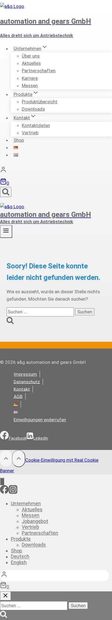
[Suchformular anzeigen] (5, 192)
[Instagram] (13, 492)
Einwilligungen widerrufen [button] (40, 419)
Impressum (25, 374)
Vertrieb (30, 132)
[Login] (56, 171)
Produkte (21, 539)
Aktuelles (32, 509)
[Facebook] (4, 492)
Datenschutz (27, 381)
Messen (30, 85)
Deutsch (20, 556)
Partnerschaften (38, 70)
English (19, 562)
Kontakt (22, 389)
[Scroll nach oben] (6, 458)
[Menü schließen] (2, 481)
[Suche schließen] (5, 595)
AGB (18, 396)
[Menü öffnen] (6, 231)
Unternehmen (26, 503)
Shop (19, 140)
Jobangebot (35, 521)
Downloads (33, 109)
